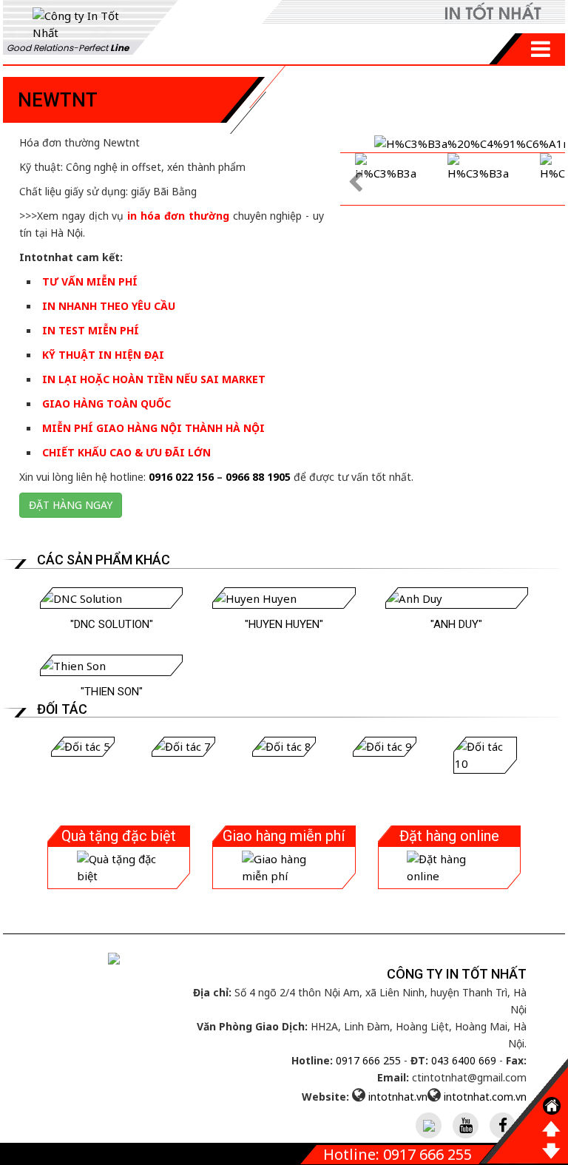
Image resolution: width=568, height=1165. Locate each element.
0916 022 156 (181, 477)
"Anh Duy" (456, 624)
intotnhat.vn (397, 1097)
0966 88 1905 (258, 477)
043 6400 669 (463, 1060)
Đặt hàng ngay (70, 505)
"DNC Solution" (111, 624)
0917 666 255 (368, 1060)
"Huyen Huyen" (284, 624)
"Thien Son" (112, 691)
